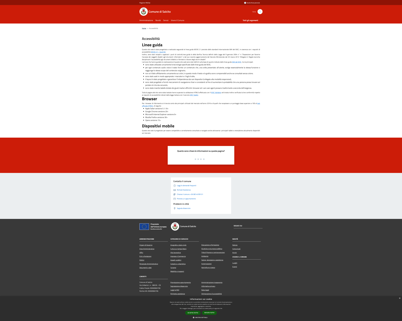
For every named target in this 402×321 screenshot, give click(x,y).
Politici (141, 260)
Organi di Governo (145, 245)
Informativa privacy (208, 286)
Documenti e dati (145, 267)
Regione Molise (144, 2)
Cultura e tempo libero (178, 249)
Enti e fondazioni (145, 256)
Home (144, 28)
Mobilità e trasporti (177, 271)
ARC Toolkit (194, 95)
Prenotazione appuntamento (180, 282)
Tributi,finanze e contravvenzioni (213, 252)
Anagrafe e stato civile (178, 245)
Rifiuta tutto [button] (209, 313)
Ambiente (204, 256)
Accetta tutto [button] (193, 313)
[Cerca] (260, 11)
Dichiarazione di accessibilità (211, 293)
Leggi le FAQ (174, 290)
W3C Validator (216, 92)
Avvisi (234, 252)
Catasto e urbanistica (178, 264)
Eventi (234, 266)
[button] (200, 317)
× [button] (399, 298)
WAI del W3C (236, 62)
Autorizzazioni (206, 263)
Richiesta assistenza (177, 293)
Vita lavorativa (175, 252)
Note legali (205, 290)
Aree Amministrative (146, 249)
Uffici (141, 252)
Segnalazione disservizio (179, 286)
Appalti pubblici (175, 260)
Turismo (173, 267)
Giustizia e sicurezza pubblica (211, 248)
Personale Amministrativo (148, 264)
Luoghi (234, 263)
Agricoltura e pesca (208, 267)
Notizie (234, 245)
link (221, 308)
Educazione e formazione (210, 245)
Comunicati (236, 249)
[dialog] (201, 308)
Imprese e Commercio (178, 256)
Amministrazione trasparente (211, 282)
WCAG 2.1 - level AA (158, 52)
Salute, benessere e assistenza (212, 260)
